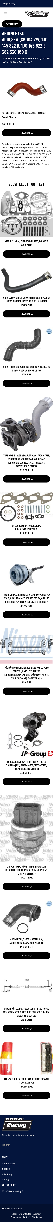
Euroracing (9, 1163)
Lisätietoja (26, 133)
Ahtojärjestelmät (38, 112)
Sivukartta (37, 1217)
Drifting (8, 1174)
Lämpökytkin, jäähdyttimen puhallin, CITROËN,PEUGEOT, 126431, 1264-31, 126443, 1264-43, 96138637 (26, 870)
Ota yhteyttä (25, 1213)
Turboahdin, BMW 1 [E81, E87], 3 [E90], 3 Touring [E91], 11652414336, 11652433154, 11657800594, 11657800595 (26, 765)
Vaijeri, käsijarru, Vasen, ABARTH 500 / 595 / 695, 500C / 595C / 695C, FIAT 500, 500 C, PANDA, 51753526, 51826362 (26, 1012)
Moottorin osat (21, 112)
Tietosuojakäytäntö (20, 1217)
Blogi (6, 1179)
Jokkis (7, 1168)
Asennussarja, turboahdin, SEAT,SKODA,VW (26, 241)
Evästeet (37, 1213)
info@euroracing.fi (9, 4)
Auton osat (12, 24)
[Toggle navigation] (5, 13)
